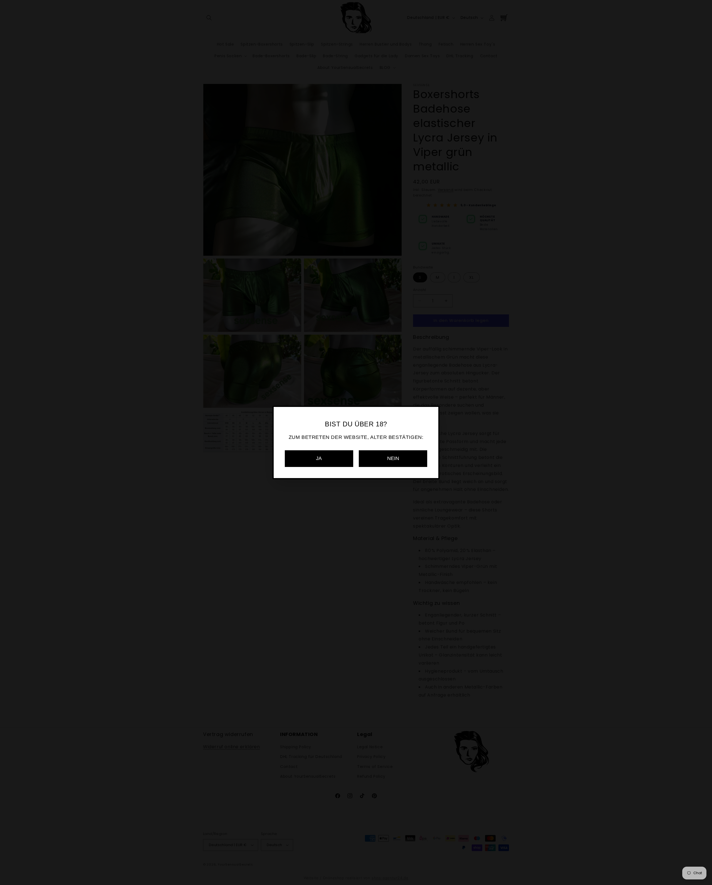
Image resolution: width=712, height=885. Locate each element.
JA (319, 458)
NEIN (393, 458)
